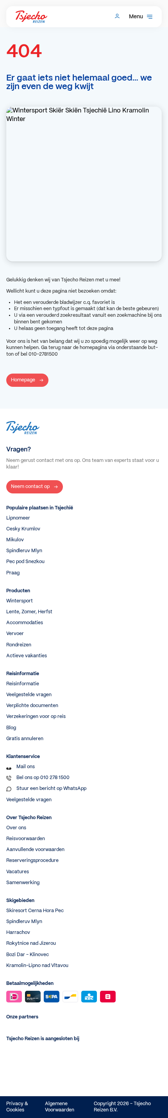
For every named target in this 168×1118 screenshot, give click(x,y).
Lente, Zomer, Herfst (29, 612)
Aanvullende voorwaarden (35, 850)
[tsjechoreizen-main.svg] (31, 17)
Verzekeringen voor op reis (36, 716)
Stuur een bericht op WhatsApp (51, 788)
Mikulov (15, 540)
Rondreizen (18, 645)
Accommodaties (24, 623)
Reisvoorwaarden (25, 839)
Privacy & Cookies (17, 1107)
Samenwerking (22, 883)
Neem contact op (30, 486)
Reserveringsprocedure (32, 860)
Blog (11, 728)
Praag (13, 573)
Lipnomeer (18, 518)
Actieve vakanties (26, 656)
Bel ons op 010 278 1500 (43, 778)
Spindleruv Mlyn (24, 551)
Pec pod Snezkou (25, 562)
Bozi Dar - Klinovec (27, 955)
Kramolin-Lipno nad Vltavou (37, 966)
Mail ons (25, 767)
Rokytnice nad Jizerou (31, 943)
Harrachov (18, 932)
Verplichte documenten (32, 706)
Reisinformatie (22, 684)
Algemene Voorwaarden (59, 1107)
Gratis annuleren (24, 739)
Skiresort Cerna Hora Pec (35, 911)
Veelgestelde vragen (29, 695)
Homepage (23, 380)
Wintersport (19, 601)
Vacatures (17, 872)
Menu (136, 16)
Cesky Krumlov (23, 529)
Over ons (16, 828)
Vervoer (15, 634)
